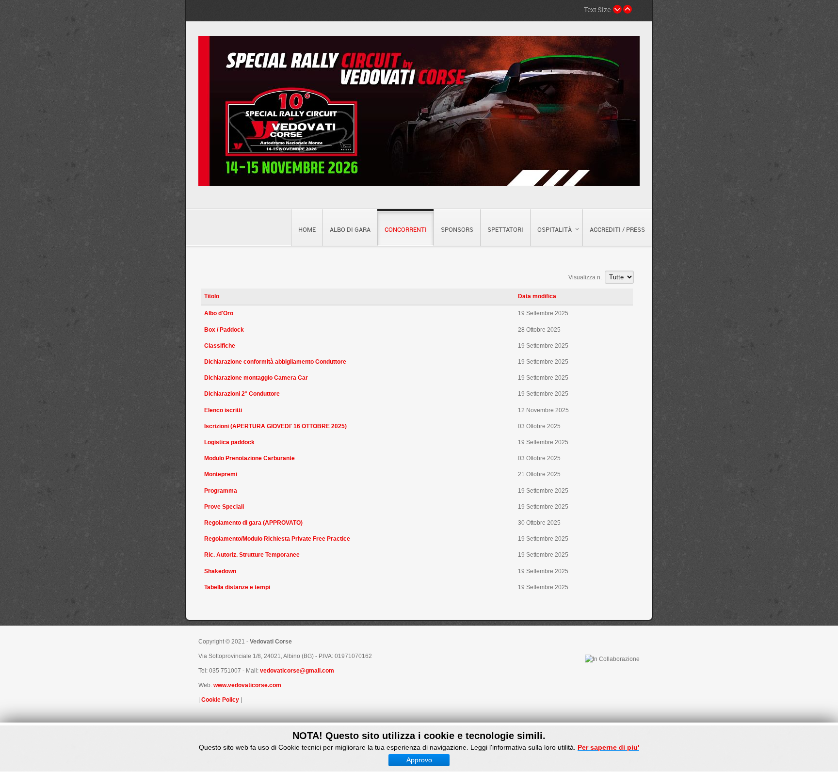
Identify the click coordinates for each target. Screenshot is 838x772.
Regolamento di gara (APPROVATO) (253, 522)
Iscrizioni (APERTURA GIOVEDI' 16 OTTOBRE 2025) (275, 426)
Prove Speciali (224, 506)
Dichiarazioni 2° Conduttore (242, 393)
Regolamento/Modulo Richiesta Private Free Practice (277, 538)
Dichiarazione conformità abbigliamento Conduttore (275, 361)
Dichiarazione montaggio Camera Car (256, 377)
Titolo (211, 296)
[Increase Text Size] (627, 9)
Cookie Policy (220, 699)
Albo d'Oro (218, 313)
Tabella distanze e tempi (237, 587)
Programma (220, 490)
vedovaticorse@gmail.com (297, 670)
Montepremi (220, 474)
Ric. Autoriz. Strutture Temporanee (252, 554)
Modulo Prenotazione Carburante (249, 458)
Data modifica (537, 296)
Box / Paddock (224, 329)
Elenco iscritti (223, 410)
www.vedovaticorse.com (247, 685)
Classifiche (219, 345)
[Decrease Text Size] (617, 9)
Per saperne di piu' (608, 747)
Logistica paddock (229, 442)
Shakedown (220, 571)
